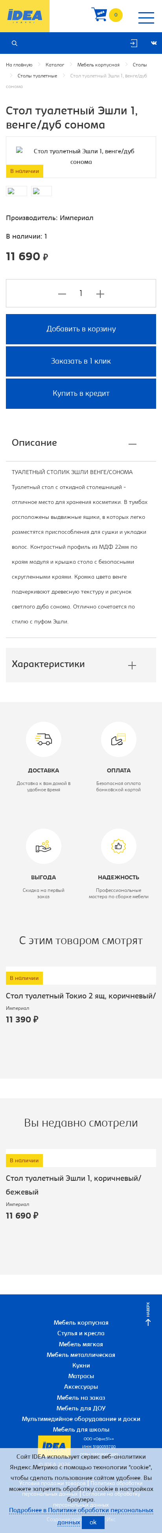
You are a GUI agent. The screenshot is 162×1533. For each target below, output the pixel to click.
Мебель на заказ (81, 1398)
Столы (140, 65)
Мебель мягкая (81, 1345)
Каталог (55, 65)
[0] (99, 16)
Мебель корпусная (98, 65)
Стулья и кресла (81, 1334)
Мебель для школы (81, 1430)
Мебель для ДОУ (81, 1409)
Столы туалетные (37, 76)
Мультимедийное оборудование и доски (81, 1419)
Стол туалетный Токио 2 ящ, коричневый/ (81, 996)
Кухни (81, 1366)
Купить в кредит (81, 394)
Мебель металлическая (81, 1355)
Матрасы (81, 1376)
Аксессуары (81, 1387)
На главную (19, 65)
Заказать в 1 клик (81, 362)
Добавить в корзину (81, 329)
